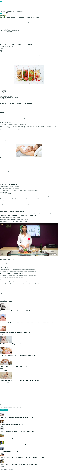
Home (1, 30)
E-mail (1, 401)
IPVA (7, 13)
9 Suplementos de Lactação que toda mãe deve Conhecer (20, 380)
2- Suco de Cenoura (3, 90)
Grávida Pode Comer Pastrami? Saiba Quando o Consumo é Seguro (19, 464)
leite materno (23, 55)
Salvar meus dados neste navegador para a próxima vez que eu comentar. (11, 407)
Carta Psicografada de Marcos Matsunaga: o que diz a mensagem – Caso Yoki (22, 457)
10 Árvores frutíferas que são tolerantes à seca (13, 438)
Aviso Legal (12, 11)
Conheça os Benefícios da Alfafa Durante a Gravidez (8, 300)
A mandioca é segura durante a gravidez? (12, 424)
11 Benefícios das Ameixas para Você (5, 28)
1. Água (1, 89)
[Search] (1, 1)
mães (19, 159)
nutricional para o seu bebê (44, 57)
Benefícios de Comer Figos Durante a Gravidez (11, 285)
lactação (6, 105)
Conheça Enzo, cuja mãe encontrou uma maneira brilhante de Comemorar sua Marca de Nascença (28, 322)
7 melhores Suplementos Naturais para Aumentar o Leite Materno (18, 355)
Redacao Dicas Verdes (3, 46)
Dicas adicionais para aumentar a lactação (6, 96)
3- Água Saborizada (3, 91)
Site (0, 404)
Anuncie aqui (3, 11)
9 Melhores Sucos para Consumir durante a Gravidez (15, 445)
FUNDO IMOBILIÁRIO (9, 28)
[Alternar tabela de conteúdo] (0, 86)
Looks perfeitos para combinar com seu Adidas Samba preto (17, 431)
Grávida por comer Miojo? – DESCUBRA (6, 193)
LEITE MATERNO (4, 30)
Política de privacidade (19, 11)
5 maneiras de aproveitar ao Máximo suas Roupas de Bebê (17, 417)
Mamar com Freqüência (3, 98)
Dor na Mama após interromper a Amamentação (13, 366)
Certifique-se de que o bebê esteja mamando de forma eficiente (9, 97)
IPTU (7, 12)
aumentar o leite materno (23, 109)
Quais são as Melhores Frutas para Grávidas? (7, 265)
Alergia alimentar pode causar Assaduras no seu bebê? (15, 332)
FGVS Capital (5, 468)
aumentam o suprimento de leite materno (26, 126)
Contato (8, 11)
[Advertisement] (29, 37)
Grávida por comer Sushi (3, 192)
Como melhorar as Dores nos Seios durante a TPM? (15, 311)
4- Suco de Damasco (3, 92)
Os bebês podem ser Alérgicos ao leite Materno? (14, 344)
